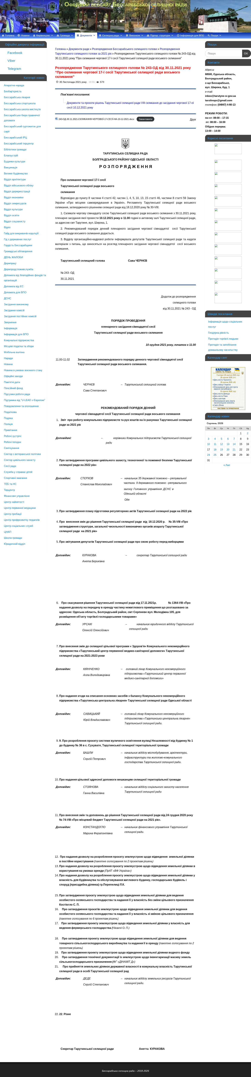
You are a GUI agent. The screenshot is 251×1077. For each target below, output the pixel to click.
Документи (86, 35)
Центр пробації (13, 513)
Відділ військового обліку (18, 185)
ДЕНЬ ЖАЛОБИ (13, 257)
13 (228, 444)
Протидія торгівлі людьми (223, 338)
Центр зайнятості (14, 501)
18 (215, 449)
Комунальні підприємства (19, 340)
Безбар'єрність (13, 91)
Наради (8, 358)
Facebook (14, 53)
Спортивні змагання (15, 477)
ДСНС (7, 298)
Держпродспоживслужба (18, 269)
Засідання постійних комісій (20, 316)
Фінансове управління (17, 495)
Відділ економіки (13, 197)
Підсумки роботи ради (17, 394)
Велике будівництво (16, 173)
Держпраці (10, 263)
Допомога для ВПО (15, 292)
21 (234, 449)
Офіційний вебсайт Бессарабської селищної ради (125, 4)
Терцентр (9, 489)
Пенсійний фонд (13, 388)
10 (208, 444)
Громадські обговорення (18, 251)
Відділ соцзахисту (14, 221)
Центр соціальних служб (18, 525)
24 (208, 454)
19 (221, 449)
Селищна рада (110, 35)
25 (215, 454)
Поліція (8, 424)
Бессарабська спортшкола (20, 103)
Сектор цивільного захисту (20, 460)
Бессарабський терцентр (18, 143)
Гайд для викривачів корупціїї (21, 233)
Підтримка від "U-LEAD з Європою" (24, 400)
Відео (7, 227)
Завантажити (145, 119)
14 (234, 444)
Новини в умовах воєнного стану (23, 370)
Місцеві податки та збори (19, 346)
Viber (11, 60)
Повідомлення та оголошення (21, 406)
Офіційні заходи (13, 376)
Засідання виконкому (16, 304)
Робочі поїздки (12, 442)
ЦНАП (7, 531)
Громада (65, 35)
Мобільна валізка (14, 352)
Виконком (134, 35)
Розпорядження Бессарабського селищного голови (125, 49)
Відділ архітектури (15, 179)
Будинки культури (14, 161)
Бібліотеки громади (15, 149)
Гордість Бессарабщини (18, 245)
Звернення (10, 322)
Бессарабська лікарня (17, 97)
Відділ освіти (11, 215)
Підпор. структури (160, 35)
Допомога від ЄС (14, 286)
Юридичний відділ (14, 543)
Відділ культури (13, 209)
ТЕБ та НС (10, 483)
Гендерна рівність (218, 332)
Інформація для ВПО (192, 35)
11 (215, 444)
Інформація (10, 328)
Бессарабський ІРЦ (15, 137)
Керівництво (43, 35)
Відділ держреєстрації (17, 191)
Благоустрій (11, 155)
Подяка (8, 418)
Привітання (10, 430)
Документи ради (79, 49)
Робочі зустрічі (12, 436)
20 (228, 449)
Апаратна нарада (14, 85)
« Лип (227, 465)
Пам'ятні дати (12, 382)
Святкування (11, 448)
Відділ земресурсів (15, 203)
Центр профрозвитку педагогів (22, 519)
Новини (25, 35)
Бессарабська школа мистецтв (22, 109)
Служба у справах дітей (18, 471)
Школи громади (13, 537)
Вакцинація (10, 167)
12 (221, 444)
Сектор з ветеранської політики (22, 454)
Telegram (14, 68)
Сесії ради (10, 466)
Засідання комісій (14, 310)
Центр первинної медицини (20, 507)
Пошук (214, 35)
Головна (9, 35)
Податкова (10, 412)
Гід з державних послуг (17, 239)
